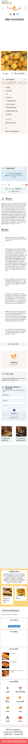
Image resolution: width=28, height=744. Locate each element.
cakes (16, 574)
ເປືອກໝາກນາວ (11, 101)
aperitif (8, 692)
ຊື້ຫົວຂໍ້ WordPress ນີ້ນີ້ (22, 741)
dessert (5, 575)
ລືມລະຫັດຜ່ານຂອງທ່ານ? (9, 390)
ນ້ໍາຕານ (10, 97)
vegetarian (15, 582)
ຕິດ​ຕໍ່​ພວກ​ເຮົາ (18, 734)
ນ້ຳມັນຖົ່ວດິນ (15, 131)
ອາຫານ (17, 575)
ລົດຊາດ (9, 582)
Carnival (8, 721)
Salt (15, 107)
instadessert (14, 577)
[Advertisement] (14, 36)
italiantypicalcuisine (20, 579)
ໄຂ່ (7, 94)
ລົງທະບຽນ (7, 175)
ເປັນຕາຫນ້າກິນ (20, 692)
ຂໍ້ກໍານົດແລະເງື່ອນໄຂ (13, 730)
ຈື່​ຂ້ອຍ (5, 405)
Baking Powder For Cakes (12, 111)
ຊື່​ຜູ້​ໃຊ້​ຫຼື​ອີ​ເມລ (6, 395)
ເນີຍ (9, 87)
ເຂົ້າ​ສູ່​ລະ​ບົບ (17, 173)
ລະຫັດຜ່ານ (5, 400)
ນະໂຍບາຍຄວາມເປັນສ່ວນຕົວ (13, 732)
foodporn (22, 575)
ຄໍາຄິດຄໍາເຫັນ (14, 344)
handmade (8, 577)
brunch (12, 574)
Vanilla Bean (9, 114)
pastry (11, 580)
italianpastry (13, 579)
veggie (19, 582)
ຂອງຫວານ (21, 580)
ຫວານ (15, 580)
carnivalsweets (21, 574)
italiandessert (6, 579)
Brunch (7, 711)
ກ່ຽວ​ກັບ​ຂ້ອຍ (8, 734)
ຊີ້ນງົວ (8, 701)
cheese (20, 721)
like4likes (6, 580)
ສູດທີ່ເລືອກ (14, 362)
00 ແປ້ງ (10, 90)
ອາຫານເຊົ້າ (6, 574)
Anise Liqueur (12, 104)
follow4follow (11, 575)
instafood (20, 577)
